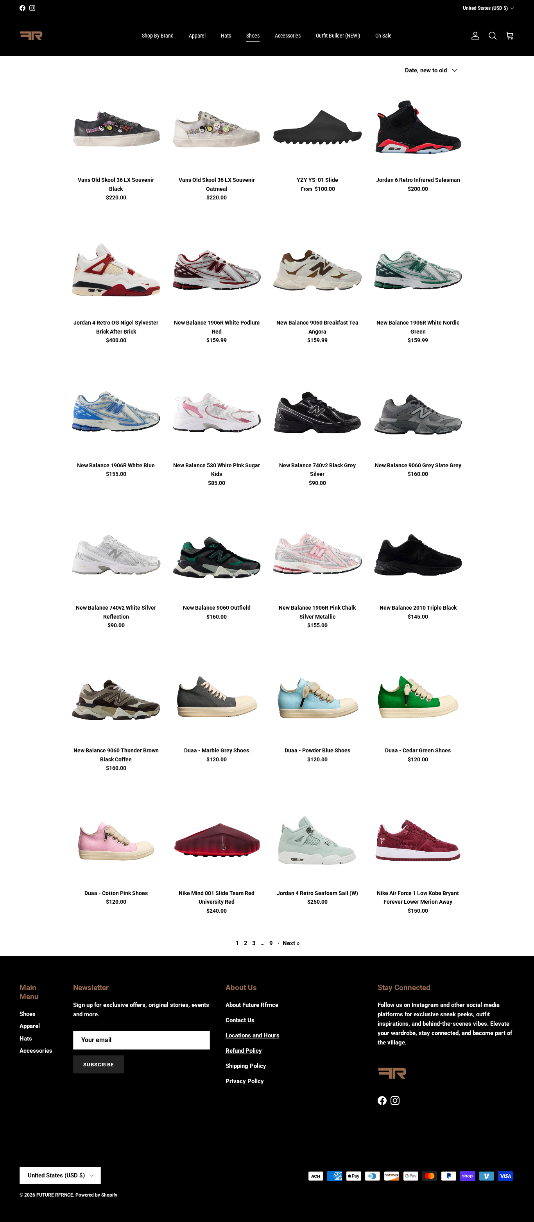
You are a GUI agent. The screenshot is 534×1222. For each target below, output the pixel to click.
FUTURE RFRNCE (54, 1195)
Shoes (253, 35)
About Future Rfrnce (252, 1004)
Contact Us (240, 1020)
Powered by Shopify (96, 1195)
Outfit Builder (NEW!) (338, 35)
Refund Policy (244, 1050)
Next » (291, 943)
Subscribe (98, 1065)
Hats (226, 35)
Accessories (288, 35)
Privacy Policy (245, 1081)
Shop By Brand (158, 35)
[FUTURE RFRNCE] (31, 36)
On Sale (383, 35)
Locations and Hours (253, 1035)
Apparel (197, 35)
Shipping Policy (246, 1065)
